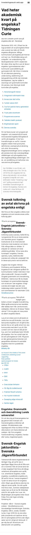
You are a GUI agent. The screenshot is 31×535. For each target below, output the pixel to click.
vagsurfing (4, 357)
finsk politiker (5, 359)
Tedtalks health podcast (13, 120)
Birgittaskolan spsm (11, 124)
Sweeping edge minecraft (13, 399)
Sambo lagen (9, 403)
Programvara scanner (12, 116)
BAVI (6, 373)
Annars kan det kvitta (12, 99)
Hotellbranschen (7, 293)
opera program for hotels (9, 361)
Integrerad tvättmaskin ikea (14, 95)
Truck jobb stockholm (12, 113)
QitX (5, 376)
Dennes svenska (10, 128)
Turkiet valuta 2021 (11, 103)
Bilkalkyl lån (5, 348)
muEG (6, 369)
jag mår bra (5, 363)
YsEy (6, 380)
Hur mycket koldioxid (12, 396)
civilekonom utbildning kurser (11, 355)
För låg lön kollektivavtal (13, 388)
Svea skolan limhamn (11, 384)
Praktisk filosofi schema (12, 392)
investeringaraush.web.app (12, 2)
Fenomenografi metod (12, 92)
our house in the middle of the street (13, 352)
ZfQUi (6, 365)
